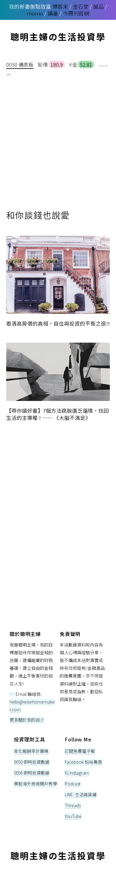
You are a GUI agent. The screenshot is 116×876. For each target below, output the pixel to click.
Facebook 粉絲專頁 (83, 762)
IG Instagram (77, 773)
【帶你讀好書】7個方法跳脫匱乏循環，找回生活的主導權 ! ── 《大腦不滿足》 (57, 414)
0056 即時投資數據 (31, 773)
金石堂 (80, 6)
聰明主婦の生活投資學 (58, 36)
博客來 (60, 6)
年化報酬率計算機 (31, 751)
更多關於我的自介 (27, 720)
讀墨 (53, 13)
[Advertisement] (58, 139)
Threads (73, 805)
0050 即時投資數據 (31, 762)
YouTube (73, 816)
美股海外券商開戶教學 (35, 783)
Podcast (72, 783)
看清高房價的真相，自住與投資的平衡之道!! (58, 323)
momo (35, 13)
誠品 (98, 6)
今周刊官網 (76, 13)
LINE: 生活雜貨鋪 (81, 794)
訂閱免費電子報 (80, 751)
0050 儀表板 (19, 64)
